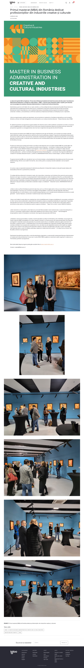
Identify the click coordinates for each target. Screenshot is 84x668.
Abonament (34, 2)
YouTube (67, 656)
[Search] (66, 3)
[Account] (69, 3)
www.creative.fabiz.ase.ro (47, 244)
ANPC (56, 661)
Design (23, 656)
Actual (23, 657)
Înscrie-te (64, 642)
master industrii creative (11, 632)
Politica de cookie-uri (58, 656)
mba (20, 632)
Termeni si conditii (59, 652)
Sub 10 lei (46, 659)
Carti (45, 654)
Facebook (68, 652)
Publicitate (35, 652)
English (23, 659)
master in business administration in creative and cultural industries (26, 629)
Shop (50, 2)
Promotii (45, 657)
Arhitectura (24, 652)
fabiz (6, 629)
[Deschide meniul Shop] (52, 2)
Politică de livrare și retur (59, 659)
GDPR (56, 654)
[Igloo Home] (12, 2)
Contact (34, 654)
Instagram (68, 654)
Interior (23, 654)
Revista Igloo (43, 2)
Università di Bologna (41, 150)
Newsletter (35, 656)
